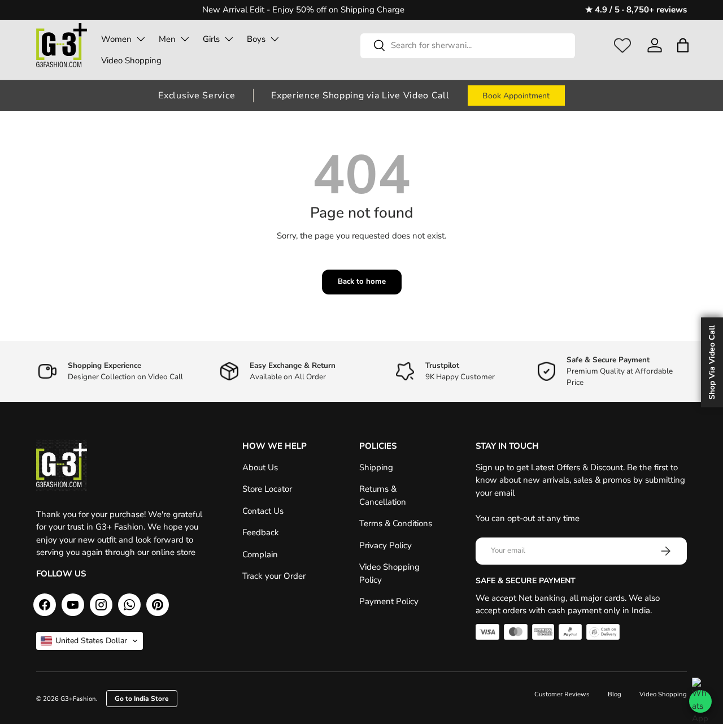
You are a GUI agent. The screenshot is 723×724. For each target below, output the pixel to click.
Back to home (362, 281)
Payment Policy (389, 601)
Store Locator (267, 489)
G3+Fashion (78, 699)
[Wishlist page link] (622, 45)
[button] (682, 45)
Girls (211, 39)
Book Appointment (516, 95)
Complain (260, 554)
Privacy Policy (385, 545)
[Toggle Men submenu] (184, 39)
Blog (614, 694)
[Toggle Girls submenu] (229, 39)
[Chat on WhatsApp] (700, 701)
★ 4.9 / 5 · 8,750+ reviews (636, 9)
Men (167, 39)
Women (116, 39)
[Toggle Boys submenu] (274, 39)
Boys (256, 39)
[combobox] (467, 45)
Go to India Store (142, 698)
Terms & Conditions (395, 523)
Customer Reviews (562, 694)
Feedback (260, 532)
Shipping (376, 467)
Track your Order (274, 576)
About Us (260, 467)
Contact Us (263, 511)
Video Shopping (131, 60)
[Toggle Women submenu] (140, 39)
